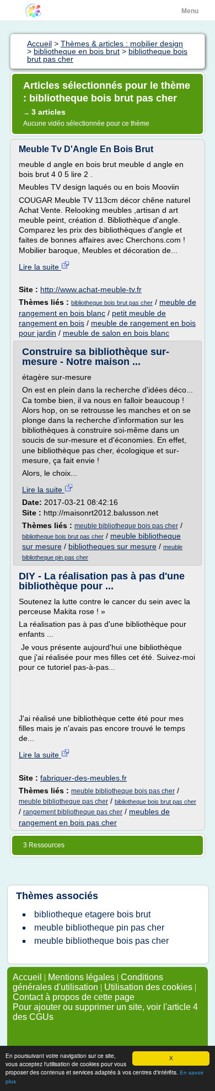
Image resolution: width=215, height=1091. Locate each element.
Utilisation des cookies (148, 987)
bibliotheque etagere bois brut (92, 914)
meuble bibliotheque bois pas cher (126, 526)
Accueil (27, 977)
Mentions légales (81, 977)
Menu (189, 11)
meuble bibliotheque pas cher (63, 801)
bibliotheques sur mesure (112, 546)
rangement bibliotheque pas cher (72, 812)
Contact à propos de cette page (74, 997)
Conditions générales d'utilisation (88, 982)
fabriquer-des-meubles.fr (83, 777)
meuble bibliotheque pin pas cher (99, 927)
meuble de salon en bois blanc (116, 333)
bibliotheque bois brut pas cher (112, 302)
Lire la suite (40, 266)
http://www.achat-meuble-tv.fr (91, 289)
